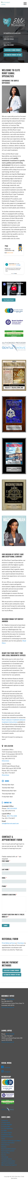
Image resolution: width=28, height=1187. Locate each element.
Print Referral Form (8, 943)
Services (3, 1155)
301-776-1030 (9, 45)
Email (4, 878)
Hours (7, 781)
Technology (4, 1157)
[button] (8, 300)
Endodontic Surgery (7, 1136)
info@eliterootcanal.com (12, 33)
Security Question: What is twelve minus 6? (13, 915)
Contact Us (7, 802)
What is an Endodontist (8, 1163)
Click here (20, 943)
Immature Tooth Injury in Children (11, 1140)
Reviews (3, 1147)
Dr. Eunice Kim (5, 1126)
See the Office (5, 1153)
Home (3, 1138)
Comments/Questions (9, 895)
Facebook (7, 1067)
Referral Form (5, 1144)
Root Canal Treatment (7, 1151)
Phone (4, 886)
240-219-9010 (9, 39)
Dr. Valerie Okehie (6, 1132)
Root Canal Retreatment (8, 1149)
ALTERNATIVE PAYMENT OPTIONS (13, 55)
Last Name (6, 869)
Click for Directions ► (7, 1007)
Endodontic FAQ (6, 1134)
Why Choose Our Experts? (9, 1165)
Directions (5, 761)
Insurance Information (7, 1142)
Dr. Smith (4, 1130)
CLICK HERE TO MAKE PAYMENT (12, 50)
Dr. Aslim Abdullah (6, 1124)
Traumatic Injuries (6, 1159)
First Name (6, 861)
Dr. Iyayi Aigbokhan (7, 1128)
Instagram (7, 1072)
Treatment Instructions (8, 1161)
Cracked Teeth (5, 1122)
